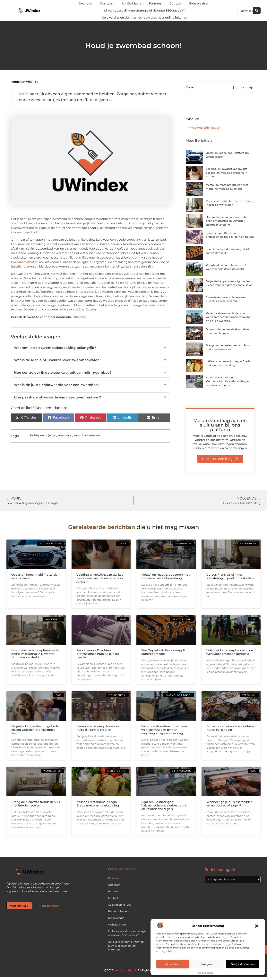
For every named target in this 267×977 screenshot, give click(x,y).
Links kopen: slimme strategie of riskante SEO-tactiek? (144, 10)
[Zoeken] (257, 10)
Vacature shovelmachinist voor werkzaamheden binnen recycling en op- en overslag (228, 317)
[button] (257, 926)
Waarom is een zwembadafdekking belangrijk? (90, 348)
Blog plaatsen (199, 3)
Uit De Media (131, 3)
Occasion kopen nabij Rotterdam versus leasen (36, 576)
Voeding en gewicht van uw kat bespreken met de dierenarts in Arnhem (226, 172)
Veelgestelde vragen (205, 127)
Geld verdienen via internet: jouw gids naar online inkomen (145, 17)
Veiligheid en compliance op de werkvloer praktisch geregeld (229, 652)
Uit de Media (116, 917)
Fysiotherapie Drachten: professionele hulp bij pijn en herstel (97, 653)
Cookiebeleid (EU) (119, 904)
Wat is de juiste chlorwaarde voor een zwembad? (90, 385)
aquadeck (145, 248)
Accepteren (172, 964)
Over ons (85, 3)
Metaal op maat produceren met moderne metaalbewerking (165, 576)
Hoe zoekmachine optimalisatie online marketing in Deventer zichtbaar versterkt (226, 220)
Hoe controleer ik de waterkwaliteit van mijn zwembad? (90, 372)
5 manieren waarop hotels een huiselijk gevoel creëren (98, 728)
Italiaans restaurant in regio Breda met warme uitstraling (97, 803)
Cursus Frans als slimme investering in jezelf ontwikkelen (230, 576)
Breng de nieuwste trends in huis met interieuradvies (35, 803)
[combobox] (245, 10)
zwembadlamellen (24, 262)
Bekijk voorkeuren (243, 964)
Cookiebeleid (205, 972)
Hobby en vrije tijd (25, 82)
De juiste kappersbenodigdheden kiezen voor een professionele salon (36, 729)
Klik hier (80, 317)
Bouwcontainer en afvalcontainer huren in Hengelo (231, 728)
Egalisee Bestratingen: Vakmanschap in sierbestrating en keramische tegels (228, 381)
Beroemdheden (118, 911)
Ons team (107, 3)
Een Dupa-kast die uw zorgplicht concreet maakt (165, 652)
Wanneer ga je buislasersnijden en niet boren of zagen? (229, 803)
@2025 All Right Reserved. (133, 970)
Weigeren (208, 964)
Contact (175, 3)
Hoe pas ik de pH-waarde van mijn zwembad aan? (90, 397)
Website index (117, 924)
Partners (155, 3)
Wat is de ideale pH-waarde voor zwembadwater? (90, 360)
